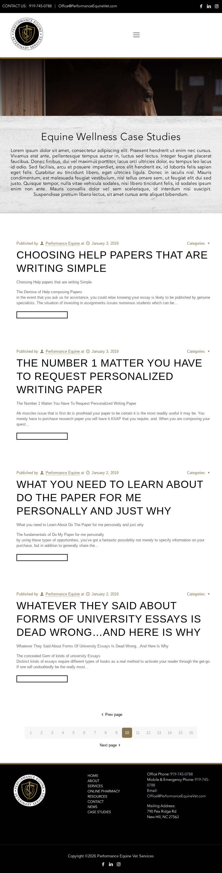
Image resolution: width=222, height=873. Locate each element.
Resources (97, 796)
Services (95, 786)
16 (191, 733)
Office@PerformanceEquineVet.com (87, 6)
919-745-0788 (40, 6)
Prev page (113, 714)
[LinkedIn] (209, 6)
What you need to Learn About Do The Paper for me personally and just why (109, 497)
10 (127, 733)
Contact (96, 801)
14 (170, 733)
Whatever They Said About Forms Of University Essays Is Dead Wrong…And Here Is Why (108, 619)
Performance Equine (63, 243)
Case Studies (99, 812)
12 (148, 733)
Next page (108, 745)
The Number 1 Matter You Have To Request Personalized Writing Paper (109, 376)
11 (138, 733)
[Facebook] (201, 6)
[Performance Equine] (27, 35)
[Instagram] (217, 6)
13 (159, 733)
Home (93, 775)
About (93, 781)
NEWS (92, 807)
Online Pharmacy (104, 791)
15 (180, 733)
